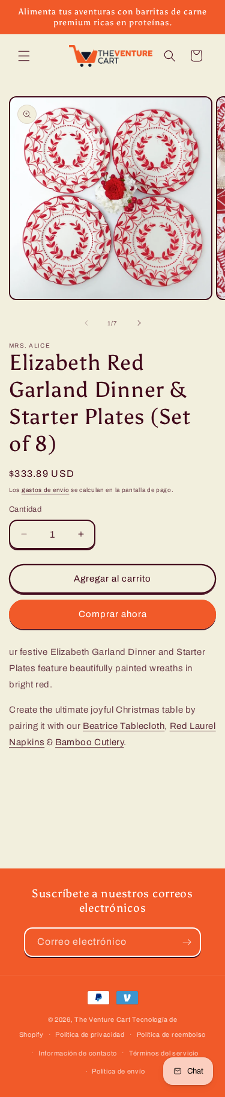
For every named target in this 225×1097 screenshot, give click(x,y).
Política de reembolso (171, 1034)
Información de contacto (77, 1053)
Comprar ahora (113, 614)
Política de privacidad (89, 1034)
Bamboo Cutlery (89, 742)
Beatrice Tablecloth (123, 726)
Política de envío (118, 1071)
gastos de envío (46, 490)
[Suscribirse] (186, 942)
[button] (24, 56)
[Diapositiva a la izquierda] (86, 323)
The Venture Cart (102, 1019)
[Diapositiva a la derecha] (139, 323)
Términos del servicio (164, 1053)
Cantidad (25, 509)
